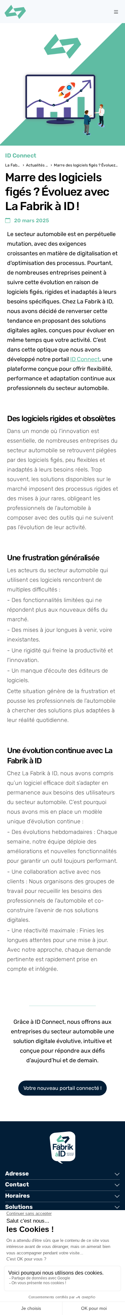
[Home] (15, 12)
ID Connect (85, 359)
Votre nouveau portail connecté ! (62, 1088)
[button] (62, 1174)
